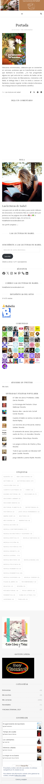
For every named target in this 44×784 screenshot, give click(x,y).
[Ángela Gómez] (15, 361)
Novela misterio (12, 560)
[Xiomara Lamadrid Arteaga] (10, 344)
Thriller (23, 599)
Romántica (9, 595)
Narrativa (24, 520)
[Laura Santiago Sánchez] (37, 334)
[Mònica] (21, 339)
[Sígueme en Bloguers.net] (22, 313)
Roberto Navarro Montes (10, 734)
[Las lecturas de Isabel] (10, 355)
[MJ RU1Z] (4, 328)
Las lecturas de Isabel (13, 92)
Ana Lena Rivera (24, 476)
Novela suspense (12, 577)
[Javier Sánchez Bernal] (10, 339)
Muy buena (9, 520)
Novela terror (31, 577)
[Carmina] (21, 355)
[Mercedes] (31, 344)
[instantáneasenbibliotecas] (31, 361)
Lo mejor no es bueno (11, 755)
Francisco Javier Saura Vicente (11, 758)
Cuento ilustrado (13, 490)
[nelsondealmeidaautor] (15, 350)
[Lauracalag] (21, 334)
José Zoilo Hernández (29, 511)
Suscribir (7, 256)
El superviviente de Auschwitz (14, 724)
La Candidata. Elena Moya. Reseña (25, 438)
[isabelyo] (10, 361)
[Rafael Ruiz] (31, 355)
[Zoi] (37, 339)
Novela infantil (12, 551)
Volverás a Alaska (9, 747)
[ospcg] (4, 334)
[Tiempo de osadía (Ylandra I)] (39, 733)
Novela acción (11, 525)
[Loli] (4, 350)
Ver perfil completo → (10, 225)
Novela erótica (11, 538)
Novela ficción (11, 542)
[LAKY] (31, 339)
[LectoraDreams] (21, 344)
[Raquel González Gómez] (4, 361)
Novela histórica (13, 546)
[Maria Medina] (26, 355)
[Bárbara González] (26, 350)
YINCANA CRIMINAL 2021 (11, 709)
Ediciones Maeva (12, 503)
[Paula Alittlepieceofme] (15, 344)
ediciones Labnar (12, 498)
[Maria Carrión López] (10, 350)
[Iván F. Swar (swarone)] (37, 328)
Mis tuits (5, 386)
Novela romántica (13, 573)
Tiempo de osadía (9, 732)
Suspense (9, 599)
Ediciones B (31, 494)
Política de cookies (20, 775)
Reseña (21, 586)
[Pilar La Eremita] (4, 339)
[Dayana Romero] (15, 334)
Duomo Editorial (12, 494)
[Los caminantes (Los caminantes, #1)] (39, 741)
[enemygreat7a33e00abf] (26, 361)
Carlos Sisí (6, 742)
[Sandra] (4, 344)
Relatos (8, 586)
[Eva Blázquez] (26, 339)
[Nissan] (31, 328)
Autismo (8, 481)
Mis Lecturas (7, 700)
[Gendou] (4, 366)
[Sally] (31, 334)
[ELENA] (10, 328)
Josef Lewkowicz (8, 726)
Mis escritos (6, 695)
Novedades (6, 705)
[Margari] (10, 334)
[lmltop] (21, 328)
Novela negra (31, 560)
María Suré (9, 516)
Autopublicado (25, 481)
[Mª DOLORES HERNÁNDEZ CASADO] (26, 334)
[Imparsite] (31, 350)
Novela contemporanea (15, 529)
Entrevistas (6, 690)
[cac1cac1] (26, 344)
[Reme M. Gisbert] (4, 355)
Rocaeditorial (11, 590)
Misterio (24, 516)
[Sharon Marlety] (15, 339)
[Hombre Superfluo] (15, 328)
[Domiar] (15, 355)
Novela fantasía (31, 538)
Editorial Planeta (13, 507)
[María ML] (37, 344)
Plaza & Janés (11, 582)
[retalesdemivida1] (37, 350)
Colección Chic (11, 485)
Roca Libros (28, 590)
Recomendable (29, 582)
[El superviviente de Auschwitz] (39, 726)
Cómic (29, 490)
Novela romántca (12, 568)
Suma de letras (27, 595)
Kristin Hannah (8, 750)
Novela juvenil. (12, 555)
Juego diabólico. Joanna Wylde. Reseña (27, 458)
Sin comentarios (26, 30)
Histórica (9, 511)
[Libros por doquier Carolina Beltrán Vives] (21, 350)
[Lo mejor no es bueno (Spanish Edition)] (39, 757)
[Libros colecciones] (21, 361)
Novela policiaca (12, 564)
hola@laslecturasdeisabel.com (13, 287)
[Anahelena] (26, 328)
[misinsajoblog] (37, 361)
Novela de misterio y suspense (18, 533)
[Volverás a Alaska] (39, 749)
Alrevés (8, 476)
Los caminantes (8, 740)
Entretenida (32, 507)
